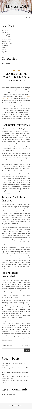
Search (27, 350)
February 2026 (6, 35)
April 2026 (5, 32)
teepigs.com (16, 6)
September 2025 (7, 43)
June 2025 (5, 49)
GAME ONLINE (6, 63)
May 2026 (5, 30)
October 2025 (6, 41)
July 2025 (4, 47)
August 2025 (5, 45)
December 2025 (6, 37)
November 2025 (6, 39)
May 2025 (5, 52)
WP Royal (20, 406)
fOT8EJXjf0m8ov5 (8, 345)
